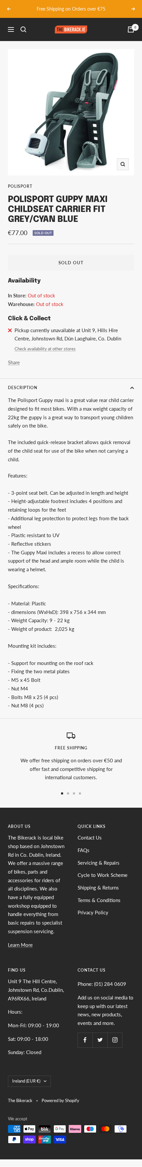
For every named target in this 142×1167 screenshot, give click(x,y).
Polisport (20, 186)
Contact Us (90, 837)
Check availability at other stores (45, 348)
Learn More (20, 945)
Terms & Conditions (99, 900)
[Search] (23, 29)
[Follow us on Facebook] (85, 1040)
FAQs (83, 850)
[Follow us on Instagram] (114, 1040)
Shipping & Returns (98, 887)
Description (22, 387)
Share (14, 362)
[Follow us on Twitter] (99, 1040)
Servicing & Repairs (99, 863)
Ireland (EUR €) (26, 1081)
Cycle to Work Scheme (102, 875)
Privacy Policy (93, 912)
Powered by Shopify (60, 1100)
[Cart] (130, 29)
